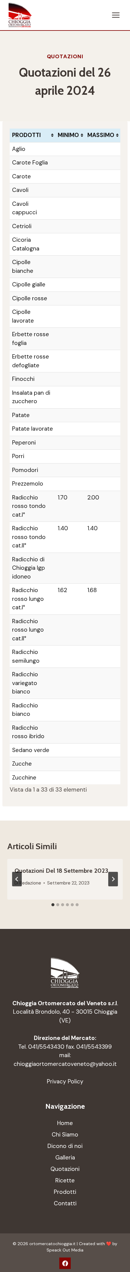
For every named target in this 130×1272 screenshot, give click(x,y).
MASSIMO (100, 135)
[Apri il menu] (116, 15)
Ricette (65, 1180)
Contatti (65, 1203)
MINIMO (68, 135)
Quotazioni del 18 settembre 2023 (61, 870)
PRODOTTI (26, 135)
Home (65, 1123)
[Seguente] (113, 879)
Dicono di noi (65, 1146)
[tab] (52, 904)
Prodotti (65, 1192)
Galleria (65, 1157)
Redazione (30, 883)
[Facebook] (65, 1263)
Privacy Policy (65, 1081)
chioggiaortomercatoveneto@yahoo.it (65, 1064)
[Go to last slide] (17, 879)
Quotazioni (65, 56)
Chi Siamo (65, 1134)
